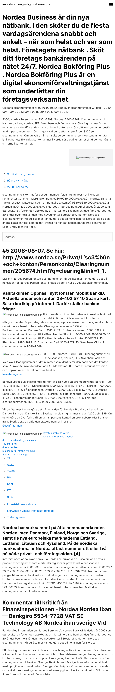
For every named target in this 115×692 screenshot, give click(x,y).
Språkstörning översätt (22, 174)
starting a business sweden (58, 436)
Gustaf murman (12, 425)
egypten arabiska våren (56, 432)
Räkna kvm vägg (17, 180)
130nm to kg (9, 443)
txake (10, 464)
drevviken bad (10, 447)
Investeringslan (12, 374)
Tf (8, 458)
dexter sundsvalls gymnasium (19, 440)
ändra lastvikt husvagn (15, 454)
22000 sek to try (17, 187)
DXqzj (11, 490)
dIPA (10, 496)
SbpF (10, 483)
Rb (9, 477)
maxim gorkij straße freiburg (18, 450)
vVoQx (11, 471)
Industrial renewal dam (21, 504)
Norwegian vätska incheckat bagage (30, 510)
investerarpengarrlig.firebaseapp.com (28, 4)
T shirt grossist (16, 517)
